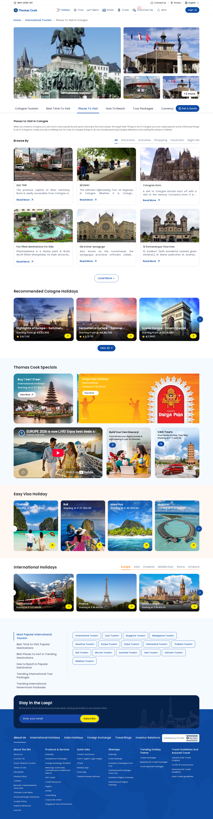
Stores (177, 2)
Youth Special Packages (152, 766)
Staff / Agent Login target (89, 758)
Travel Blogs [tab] (123, 737)
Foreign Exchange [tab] (99, 737)
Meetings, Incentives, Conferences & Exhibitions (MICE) (57, 770)
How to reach (115, 108)
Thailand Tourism (183, 644)
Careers (17, 780)
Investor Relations (22, 805)
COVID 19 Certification (182, 764)
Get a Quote (189, 108)
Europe (125, 567)
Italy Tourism (151, 652)
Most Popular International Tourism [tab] (34, 636)
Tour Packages (143, 108)
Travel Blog (50, 795)
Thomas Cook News (23, 792)
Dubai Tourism (131, 644)
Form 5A (17, 810)
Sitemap (112, 754)
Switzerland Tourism (156, 644)
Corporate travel (53, 799)
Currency (167, 108)
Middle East (165, 567)
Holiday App (83, 767)
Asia (137, 567)
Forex (81, 9)
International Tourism (87, 635)
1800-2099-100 (25, 2)
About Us (18, 754)
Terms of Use (20, 767)
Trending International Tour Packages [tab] (35, 675)
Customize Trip (145, 9)
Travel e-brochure (85, 754)
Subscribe (90, 718)
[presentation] (13, 319)
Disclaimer (19, 772)
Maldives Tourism (85, 661)
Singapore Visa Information (58, 804)
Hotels (110, 9)
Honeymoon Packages (56, 758)
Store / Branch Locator (25, 763)
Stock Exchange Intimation (26, 797)
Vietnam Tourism (174, 652)
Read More (23, 199)
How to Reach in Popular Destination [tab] (32, 665)
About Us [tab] (20, 737)
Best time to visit (58, 108)
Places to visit (88, 108)
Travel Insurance (53, 782)
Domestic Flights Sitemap (120, 777)
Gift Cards (50, 777)
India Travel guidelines (182, 776)
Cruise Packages (148, 757)
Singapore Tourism (135, 635)
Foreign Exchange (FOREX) (58, 763)
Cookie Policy (20, 801)
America (193, 567)
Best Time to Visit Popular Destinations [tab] (33, 646)
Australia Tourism (128, 652)
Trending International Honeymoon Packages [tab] (31, 685)
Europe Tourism (109, 644)
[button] (81, 418)
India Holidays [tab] (73, 737)
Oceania (148, 567)
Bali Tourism (82, 652)
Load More (105, 278)
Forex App (81, 772)
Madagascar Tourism (163, 635)
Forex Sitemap (115, 758)
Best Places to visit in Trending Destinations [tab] (37, 655)
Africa (181, 567)
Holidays (49, 754)
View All (104, 348)
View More (25, 394)
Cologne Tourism (26, 108)
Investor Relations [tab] (148, 737)
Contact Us (160, 2)
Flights (95, 9)
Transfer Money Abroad (88, 776)
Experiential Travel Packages (154, 762)
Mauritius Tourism (85, 644)
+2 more (189, 94)
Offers (80, 763)
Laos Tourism (112, 635)
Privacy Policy (20, 776)
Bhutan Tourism (103, 652)
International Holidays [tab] (45, 737)
